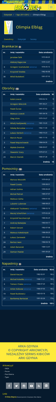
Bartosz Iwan (15, 242)
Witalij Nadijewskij (18, 123)
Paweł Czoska (16, 184)
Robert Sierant (16, 227)
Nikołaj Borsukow (18, 128)
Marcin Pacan (16, 137)
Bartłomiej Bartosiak (19, 298)
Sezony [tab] (33, 39)
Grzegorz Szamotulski (20, 67)
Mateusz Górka (16, 199)
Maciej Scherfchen (18, 213)
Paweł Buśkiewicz (17, 293)
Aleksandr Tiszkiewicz (20, 208)
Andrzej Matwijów (18, 223)
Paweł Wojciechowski (19, 142)
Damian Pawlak (17, 252)
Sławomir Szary (17, 152)
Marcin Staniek (16, 157)
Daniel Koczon (16, 274)
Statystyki (8, 14)
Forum (7, 371)
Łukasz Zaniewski (17, 237)
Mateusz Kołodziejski (19, 232)
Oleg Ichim (15, 118)
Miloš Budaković (17, 76)
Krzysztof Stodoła (17, 72)
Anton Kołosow (17, 289)
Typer (7, 377)
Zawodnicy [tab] (8, 39)
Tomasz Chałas (17, 284)
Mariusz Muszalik (18, 179)
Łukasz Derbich (17, 133)
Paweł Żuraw (15, 109)
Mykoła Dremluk (17, 147)
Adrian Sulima (16, 189)
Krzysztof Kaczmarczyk (20, 218)
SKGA (7, 368)
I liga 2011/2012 (22, 14)
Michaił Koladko (17, 279)
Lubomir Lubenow (18, 203)
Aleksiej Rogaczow (18, 62)
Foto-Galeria (9, 374)
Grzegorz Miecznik (18, 104)
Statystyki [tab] (22, 39)
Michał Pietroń (16, 194)
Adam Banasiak (17, 247)
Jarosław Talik (16, 57)
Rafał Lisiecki (15, 99)
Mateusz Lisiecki (17, 113)
